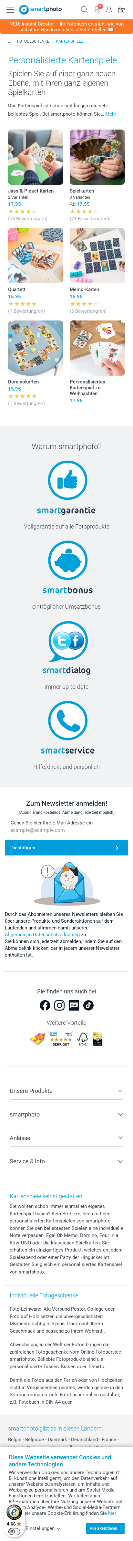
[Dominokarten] (35, 348)
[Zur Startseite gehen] (40, 10)
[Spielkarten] (97, 157)
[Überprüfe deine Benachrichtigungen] (109, 9)
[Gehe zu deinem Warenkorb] (121, 9)
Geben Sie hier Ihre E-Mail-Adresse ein (52, 823)
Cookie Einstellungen (32, 1528)
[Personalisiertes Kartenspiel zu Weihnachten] (97, 348)
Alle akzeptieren (103, 1528)
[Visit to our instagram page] (59, 1005)
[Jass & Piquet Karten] (35, 157)
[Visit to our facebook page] (45, 1005)
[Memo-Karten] (97, 255)
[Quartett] (35, 255)
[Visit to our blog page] (74, 1005)
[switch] (14, 1531)
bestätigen (23, 848)
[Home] (9, 41)
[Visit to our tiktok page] (88, 1005)
